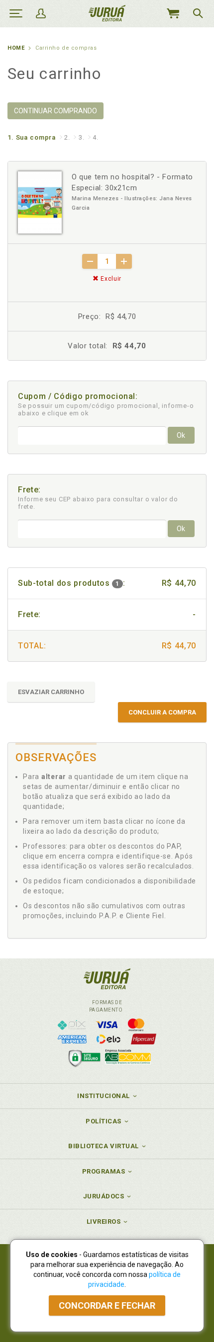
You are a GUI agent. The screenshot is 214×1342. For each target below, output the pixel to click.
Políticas (103, 1121)
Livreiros (104, 1221)
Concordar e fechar (107, 1305)
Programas (103, 1171)
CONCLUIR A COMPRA (162, 712)
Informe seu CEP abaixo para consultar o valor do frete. (98, 502)
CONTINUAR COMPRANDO (55, 111)
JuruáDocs (103, 1196)
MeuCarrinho (173, 13)
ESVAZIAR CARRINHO (51, 692)
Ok (181, 435)
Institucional (103, 1096)
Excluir (110, 278)
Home (15, 48)
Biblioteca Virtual (103, 1146)
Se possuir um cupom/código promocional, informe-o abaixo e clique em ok (106, 409)
